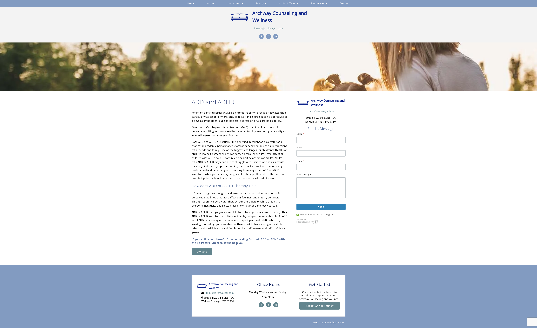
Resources (317, 3)
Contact (345, 3)
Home (191, 3)
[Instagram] (268, 36)
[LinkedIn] (275, 36)
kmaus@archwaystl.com (268, 28)
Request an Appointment (320, 305)
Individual (234, 3)
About (211, 3)
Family (260, 3)
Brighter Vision (336, 322)
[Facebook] (261, 36)
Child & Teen (287, 3)
